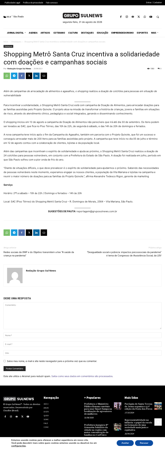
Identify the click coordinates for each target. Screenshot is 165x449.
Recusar (144, 443)
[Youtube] (151, 17)
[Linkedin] (36, 76)
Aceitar (125, 443)
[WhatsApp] (145, 17)
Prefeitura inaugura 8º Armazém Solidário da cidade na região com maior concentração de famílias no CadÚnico (96, 430)
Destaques (16, 41)
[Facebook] (121, 17)
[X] (139, 17)
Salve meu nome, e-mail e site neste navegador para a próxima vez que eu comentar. (52, 361)
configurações (18, 446)
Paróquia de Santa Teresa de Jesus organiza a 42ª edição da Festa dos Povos (138, 406)
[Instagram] (127, 17)
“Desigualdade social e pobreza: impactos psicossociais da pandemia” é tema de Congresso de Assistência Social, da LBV (124, 254)
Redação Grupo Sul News (19, 68)
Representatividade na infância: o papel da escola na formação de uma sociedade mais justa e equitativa (138, 425)
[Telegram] (14, 76)
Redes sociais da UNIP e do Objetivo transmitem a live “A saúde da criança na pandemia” (39, 254)
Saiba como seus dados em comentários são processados (81, 376)
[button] (158, 17)
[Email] (44, 76)
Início (6, 41)
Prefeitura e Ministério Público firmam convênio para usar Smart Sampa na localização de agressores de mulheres (98, 409)
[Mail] (133, 17)
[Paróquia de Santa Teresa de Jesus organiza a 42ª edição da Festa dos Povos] (158, 406)
